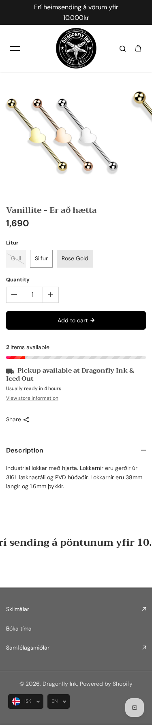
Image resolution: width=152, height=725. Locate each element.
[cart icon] (138, 48)
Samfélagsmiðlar (27, 647)
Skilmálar (17, 609)
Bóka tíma (19, 628)
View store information (32, 398)
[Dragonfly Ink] (76, 48)
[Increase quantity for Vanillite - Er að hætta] (51, 295)
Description (24, 450)
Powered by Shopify (106, 683)
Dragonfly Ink (60, 683)
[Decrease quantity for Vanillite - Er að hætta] (14, 295)
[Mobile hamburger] (15, 48)
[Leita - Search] (123, 48)
